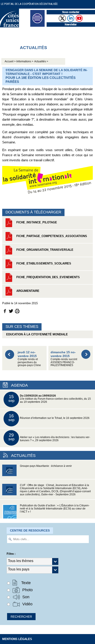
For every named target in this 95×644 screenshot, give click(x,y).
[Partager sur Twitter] (11, 310)
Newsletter (71, 24)
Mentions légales (17, 639)
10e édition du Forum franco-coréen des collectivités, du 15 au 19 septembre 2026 (49, 398)
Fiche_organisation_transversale (44, 249)
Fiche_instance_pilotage (36, 222)
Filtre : (11, 553)
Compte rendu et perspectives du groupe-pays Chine (29, 358)
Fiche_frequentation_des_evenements (47, 277)
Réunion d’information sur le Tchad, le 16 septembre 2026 (49, 417)
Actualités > (41, 61)
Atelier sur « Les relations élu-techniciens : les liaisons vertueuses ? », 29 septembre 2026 (49, 437)
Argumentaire (27, 291)
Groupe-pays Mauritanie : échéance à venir (46, 466)
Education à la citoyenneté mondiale (36, 334)
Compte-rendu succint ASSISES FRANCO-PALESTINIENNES (64, 358)
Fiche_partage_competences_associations (51, 236)
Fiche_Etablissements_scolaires (43, 263)
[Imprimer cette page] (17, 310)
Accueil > (10, 61)
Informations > (24, 61)
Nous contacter (70, 12)
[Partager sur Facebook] (5, 310)
